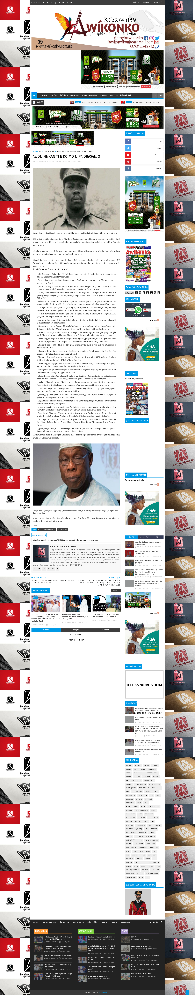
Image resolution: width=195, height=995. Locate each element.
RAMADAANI (130, 874)
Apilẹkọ (129, 765)
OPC (154, 859)
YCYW (141, 877)
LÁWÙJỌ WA (74, 95)
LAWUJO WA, (77, 161)
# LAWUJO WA (62, 529)
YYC (147, 877)
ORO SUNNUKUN (141, 862)
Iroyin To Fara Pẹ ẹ (41, 590)
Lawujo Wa (143, 847)
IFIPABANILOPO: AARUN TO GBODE (99, 976)
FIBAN (139, 803)
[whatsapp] (159, 921)
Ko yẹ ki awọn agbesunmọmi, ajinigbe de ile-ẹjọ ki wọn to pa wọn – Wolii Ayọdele (148, 583)
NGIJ (154, 851)
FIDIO (146, 803)
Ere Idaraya (130, 795)
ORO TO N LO (154, 862)
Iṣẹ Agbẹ (139, 829)
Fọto (143, 806)
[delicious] (71, 2)
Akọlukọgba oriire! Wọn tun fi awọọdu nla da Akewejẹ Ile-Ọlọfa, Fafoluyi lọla (75, 616)
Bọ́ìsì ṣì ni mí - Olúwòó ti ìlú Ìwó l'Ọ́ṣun (57, 955)
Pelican (145, 870)
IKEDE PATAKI (125, 922)
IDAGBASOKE (130, 814)
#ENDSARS (152, 769)
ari (127, 780)
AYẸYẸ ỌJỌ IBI (131, 788)
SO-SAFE (140, 874)
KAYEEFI (118, 102)
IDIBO (140, 814)
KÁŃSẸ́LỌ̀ (114, 95)
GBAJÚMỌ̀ (144, 537)
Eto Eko (138, 765)
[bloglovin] (63, 2)
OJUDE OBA (152, 855)
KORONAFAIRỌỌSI (151, 840)
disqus (76, 630)
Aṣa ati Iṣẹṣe (149, 780)
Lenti (128, 851)
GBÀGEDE (136, 2)
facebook (105, 630)
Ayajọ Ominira (154, 784)
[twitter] (47, 2)
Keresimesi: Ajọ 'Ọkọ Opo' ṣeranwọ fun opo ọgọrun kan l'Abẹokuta (106, 615)
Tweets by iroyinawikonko (134, 480)
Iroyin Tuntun (78, 922)
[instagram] (51, 2)
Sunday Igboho (152, 874)
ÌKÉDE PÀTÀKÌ (125, 95)
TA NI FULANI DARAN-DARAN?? (141, 974)
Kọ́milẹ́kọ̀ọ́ (130, 840)
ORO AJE (129, 862)
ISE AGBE (129, 829)
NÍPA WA (146, 2)
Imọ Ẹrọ (129, 821)
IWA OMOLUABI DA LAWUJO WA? (141, 946)
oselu (128, 866)
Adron (128, 773)
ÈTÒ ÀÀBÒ (104, 95)
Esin (151, 795)
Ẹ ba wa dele (64, 922)
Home (35, 151)
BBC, (60, 161)
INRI (152, 821)
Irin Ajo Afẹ (140, 825)
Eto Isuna (130, 803)
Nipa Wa (36, 922)
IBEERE (153, 810)
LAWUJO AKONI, (68, 161)
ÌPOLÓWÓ (54, 95)
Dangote (148, 792)
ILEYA (156, 818)
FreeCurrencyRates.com (134, 379)
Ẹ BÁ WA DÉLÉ (157, 2)
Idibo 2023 (149, 814)
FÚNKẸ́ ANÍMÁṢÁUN (89, 95)
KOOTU (140, 840)
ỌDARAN (142, 855)
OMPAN (147, 859)
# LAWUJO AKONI (49, 529)
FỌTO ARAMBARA (153, 806)
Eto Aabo (129, 799)
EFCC (156, 792)
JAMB (146, 829)
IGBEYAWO (141, 818)
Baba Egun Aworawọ (147, 788)
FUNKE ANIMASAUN (141, 810)
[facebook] (43, 2)
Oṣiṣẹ (143, 769)
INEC (146, 821)
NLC (127, 855)
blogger (46, 630)
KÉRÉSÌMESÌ (150, 836)
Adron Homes (139, 773)
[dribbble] (67, 2)
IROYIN (146, 765)
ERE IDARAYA (142, 795)
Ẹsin (157, 795)
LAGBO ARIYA (150, 844)
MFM (142, 851)
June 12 (154, 829)
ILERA (150, 818)
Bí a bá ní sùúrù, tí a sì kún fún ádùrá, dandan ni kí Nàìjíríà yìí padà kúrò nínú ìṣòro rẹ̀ (101, 948)
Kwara (128, 769)
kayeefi (151, 833)
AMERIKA (137, 777)
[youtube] (55, 2)
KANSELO (142, 833)
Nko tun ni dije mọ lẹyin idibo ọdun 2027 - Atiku (90, 102)
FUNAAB (129, 810)
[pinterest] (59, 2)
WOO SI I (117, 590)
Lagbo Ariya (138, 844)
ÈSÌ (157, 537)
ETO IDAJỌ (148, 799)
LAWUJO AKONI (49, 151)
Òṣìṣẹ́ (158, 866)
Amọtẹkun (146, 777)
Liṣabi (135, 851)
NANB (148, 851)
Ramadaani (155, 870)
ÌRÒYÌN (63, 95)
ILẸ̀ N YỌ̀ (134, 937)
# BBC (40, 529)
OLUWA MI (129, 859)
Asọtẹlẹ (129, 784)
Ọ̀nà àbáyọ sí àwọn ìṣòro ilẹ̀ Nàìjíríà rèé (101, 937)
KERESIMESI (139, 836)
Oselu (69, 102)
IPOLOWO (129, 825)
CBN (127, 792)
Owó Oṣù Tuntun (132, 870)
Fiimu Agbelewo (132, 806)
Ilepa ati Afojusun (49, 922)
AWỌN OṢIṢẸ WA (92, 922)
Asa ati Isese (136, 780)
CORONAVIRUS (137, 792)
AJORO (128, 777)
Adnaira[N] (153, 320)
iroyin (35, 597)
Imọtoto (138, 821)
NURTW (134, 855)
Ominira (139, 859)
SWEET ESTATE (131, 877)
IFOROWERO (130, 818)
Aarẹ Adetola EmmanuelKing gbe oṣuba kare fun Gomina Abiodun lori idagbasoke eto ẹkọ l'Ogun (149, 572)
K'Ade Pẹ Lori (131, 833)
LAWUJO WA (61, 151)
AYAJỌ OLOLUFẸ (140, 784)
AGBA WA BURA (152, 773)
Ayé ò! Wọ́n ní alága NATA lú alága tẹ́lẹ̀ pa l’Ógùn (139, 102)
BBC (40, 151)
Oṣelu (136, 769)
